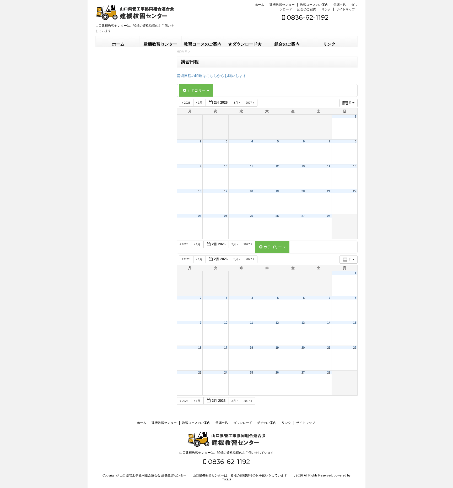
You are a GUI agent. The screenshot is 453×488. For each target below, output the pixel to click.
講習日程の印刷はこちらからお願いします (211, 76)
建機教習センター (282, 5)
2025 (187, 102)
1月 (200, 102)
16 (199, 190)
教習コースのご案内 (314, 5)
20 (303, 190)
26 (277, 215)
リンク (326, 9)
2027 (249, 102)
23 (199, 215)
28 (328, 215)
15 (354, 166)
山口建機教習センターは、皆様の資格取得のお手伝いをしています (226, 452)
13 (303, 166)
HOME (182, 52)
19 (277, 190)
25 (251, 215)
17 (225, 190)
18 (251, 190)
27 (303, 215)
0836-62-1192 (306, 17)
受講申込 (339, 5)
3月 (236, 102)
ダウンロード (242, 423)
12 (277, 166)
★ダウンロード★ (245, 44)
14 (328, 166)
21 (328, 190)
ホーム (259, 5)
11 (251, 166)
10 (225, 166)
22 (354, 190)
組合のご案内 (306, 9)
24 (225, 215)
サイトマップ (345, 9)
